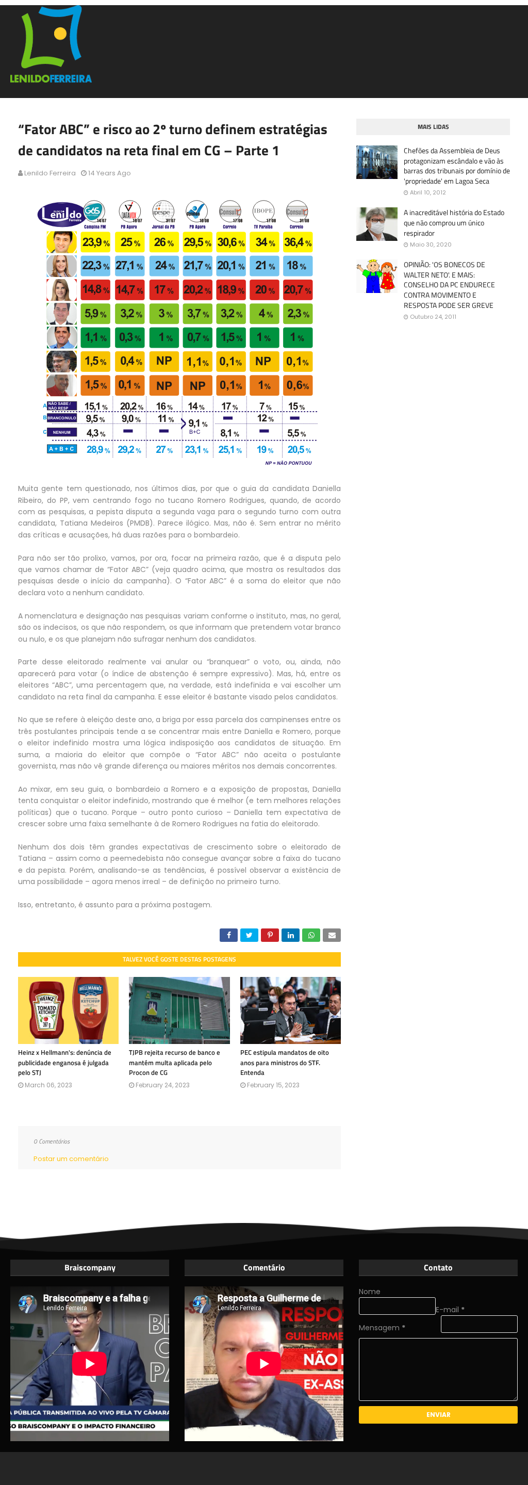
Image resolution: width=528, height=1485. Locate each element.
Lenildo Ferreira (50, 173)
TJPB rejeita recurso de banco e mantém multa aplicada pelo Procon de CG (174, 1062)
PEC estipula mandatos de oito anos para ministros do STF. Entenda (284, 1062)
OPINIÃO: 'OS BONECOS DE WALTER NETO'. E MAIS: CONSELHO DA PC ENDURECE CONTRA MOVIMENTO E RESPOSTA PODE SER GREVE (449, 284)
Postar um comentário (71, 1159)
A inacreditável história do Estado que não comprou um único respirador (454, 222)
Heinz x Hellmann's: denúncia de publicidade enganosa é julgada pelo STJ (64, 1062)
